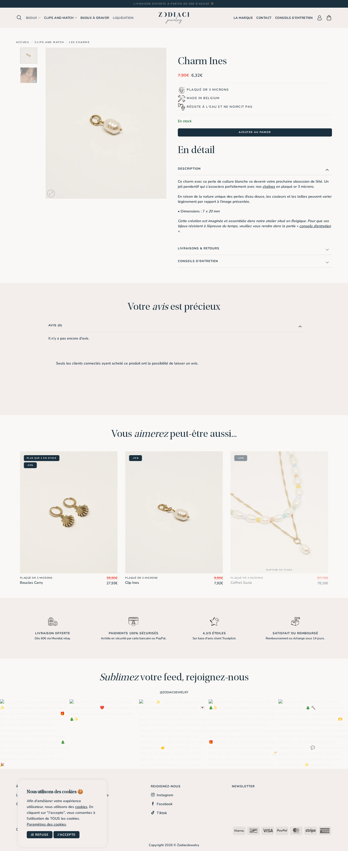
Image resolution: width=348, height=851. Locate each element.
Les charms (79, 42)
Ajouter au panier (255, 132)
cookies (81, 806)
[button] (19, 17)
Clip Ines (132, 582)
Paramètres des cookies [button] (46, 824)
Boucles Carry (31, 582)
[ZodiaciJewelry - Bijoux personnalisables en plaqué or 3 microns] (174, 17)
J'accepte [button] (66, 835)
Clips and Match (49, 42)
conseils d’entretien (315, 226)
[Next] (157, 123)
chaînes (269, 186)
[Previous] (54, 123)
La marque (243, 18)
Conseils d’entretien (294, 18)
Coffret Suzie (241, 582)
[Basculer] (327, 169)
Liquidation (123, 18)
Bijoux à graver (95, 18)
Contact (264, 18)
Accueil (23, 42)
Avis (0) (55, 325)
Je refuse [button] (39, 835)
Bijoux (31, 18)
